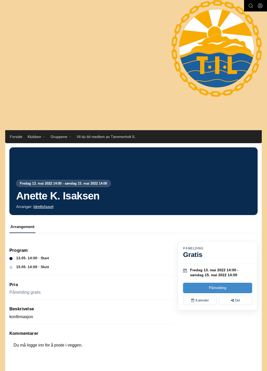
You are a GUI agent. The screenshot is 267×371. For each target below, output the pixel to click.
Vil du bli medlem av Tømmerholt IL (106, 137)
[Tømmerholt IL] (211, 53)
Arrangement (22, 226)
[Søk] (251, 5)
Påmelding (217, 288)
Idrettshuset (43, 206)
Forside (16, 137)
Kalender (202, 300)
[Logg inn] (260, 5)
